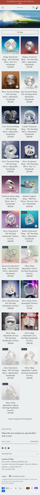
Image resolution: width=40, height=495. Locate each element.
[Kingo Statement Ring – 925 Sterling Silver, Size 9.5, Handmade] (10, 45)
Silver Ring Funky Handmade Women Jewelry (29, 303)
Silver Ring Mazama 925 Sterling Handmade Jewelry (10, 303)
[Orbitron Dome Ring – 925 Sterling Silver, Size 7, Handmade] (10, 184)
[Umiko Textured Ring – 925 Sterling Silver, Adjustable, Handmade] (29, 115)
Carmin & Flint (17, 479)
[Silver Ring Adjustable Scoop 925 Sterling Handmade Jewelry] (10, 321)
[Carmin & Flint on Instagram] (6, 448)
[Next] (37, 2)
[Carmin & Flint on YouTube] (9, 448)
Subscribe (34, 441)
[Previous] (3, 2)
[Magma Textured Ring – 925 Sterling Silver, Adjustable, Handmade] (29, 45)
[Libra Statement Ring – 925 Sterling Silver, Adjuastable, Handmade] (10, 356)
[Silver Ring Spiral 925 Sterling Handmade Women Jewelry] (10, 219)
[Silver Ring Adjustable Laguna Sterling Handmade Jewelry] (10, 391)
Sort (21, 32)
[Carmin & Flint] (20, 7)
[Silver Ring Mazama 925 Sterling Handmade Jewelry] (10, 289)
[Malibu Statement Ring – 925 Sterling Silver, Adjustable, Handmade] (29, 219)
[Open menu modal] (3, 7)
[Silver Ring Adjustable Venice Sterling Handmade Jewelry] (29, 254)
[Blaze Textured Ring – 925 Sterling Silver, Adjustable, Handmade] (10, 80)
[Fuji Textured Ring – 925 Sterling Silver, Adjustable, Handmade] (29, 80)
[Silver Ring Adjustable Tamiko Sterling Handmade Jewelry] (29, 356)
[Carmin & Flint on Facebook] (3, 448)
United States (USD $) (17, 476)
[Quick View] (17, 52)
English (4, 476)
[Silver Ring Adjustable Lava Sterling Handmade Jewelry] (29, 321)
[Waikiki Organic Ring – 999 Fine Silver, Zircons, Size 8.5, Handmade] (29, 184)
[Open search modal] (33, 7)
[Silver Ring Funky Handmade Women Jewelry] (29, 289)
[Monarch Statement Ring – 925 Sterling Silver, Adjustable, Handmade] (10, 254)
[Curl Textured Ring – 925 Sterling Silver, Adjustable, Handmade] (10, 115)
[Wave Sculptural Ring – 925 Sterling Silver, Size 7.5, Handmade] (29, 150)
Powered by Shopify (8, 483)
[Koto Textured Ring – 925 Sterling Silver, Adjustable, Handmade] (10, 150)
